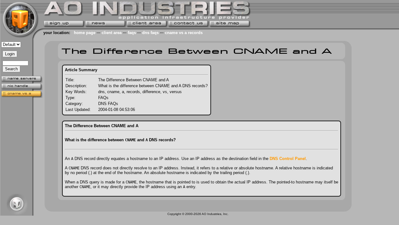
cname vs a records (184, 32)
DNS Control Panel (288, 158)
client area (112, 32)
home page (84, 32)
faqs (132, 32)
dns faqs (150, 32)
